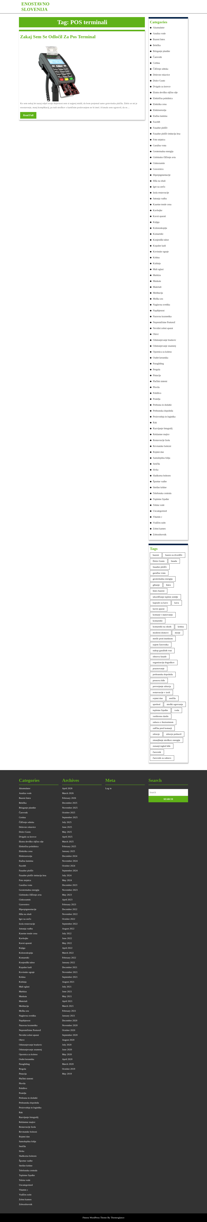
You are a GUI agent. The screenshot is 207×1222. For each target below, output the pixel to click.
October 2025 (68, 812)
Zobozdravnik (159, 534)
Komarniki (158, 234)
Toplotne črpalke (161, 499)
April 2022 (67, 948)
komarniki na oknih (162, 626)
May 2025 (67, 832)
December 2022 (69, 909)
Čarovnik (157, 57)
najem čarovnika (161, 644)
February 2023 (69, 904)
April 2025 (67, 837)
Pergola (156, 369)
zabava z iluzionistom (163, 722)
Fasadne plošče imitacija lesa (166, 133)
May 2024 (67, 880)
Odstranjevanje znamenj (164, 346)
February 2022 (69, 957)
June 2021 (67, 991)
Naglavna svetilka (161, 304)
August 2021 (68, 982)
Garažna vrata (159, 145)
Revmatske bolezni (162, 446)
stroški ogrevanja (175, 704)
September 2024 (70, 870)
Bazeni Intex (159, 39)
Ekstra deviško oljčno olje (165, 92)
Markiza (157, 275)
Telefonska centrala (162, 493)
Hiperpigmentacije (161, 175)
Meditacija (158, 293)
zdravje (156, 734)
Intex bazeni (158, 591)
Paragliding (158, 363)
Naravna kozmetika (162, 316)
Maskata (157, 281)
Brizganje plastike (161, 51)
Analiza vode (159, 33)
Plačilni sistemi (160, 381)
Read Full (29, 116)
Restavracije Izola (161, 440)
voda (176, 710)
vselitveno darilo (161, 716)
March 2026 (68, 793)
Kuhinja (157, 263)
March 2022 (68, 953)
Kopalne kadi (159, 245)
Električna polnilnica (163, 98)
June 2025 (67, 827)
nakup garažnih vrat (162, 650)
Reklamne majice (161, 434)
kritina (181, 626)
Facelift (156, 122)
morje (177, 632)
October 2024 (68, 866)
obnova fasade (160, 656)
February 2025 (69, 846)
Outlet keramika (160, 357)
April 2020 (67, 1059)
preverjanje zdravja (162, 686)
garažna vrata (159, 573)
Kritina (156, 257)
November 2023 (70, 890)
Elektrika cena (160, 104)
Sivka (155, 469)
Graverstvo (158, 169)
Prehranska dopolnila (163, 410)
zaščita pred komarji (162, 728)
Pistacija (157, 375)
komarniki (157, 621)
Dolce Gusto (159, 80)
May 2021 (67, 996)
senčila (172, 698)
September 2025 (70, 817)
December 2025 (69, 803)
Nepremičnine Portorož (164, 322)
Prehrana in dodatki (162, 405)
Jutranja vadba (160, 198)
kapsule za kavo (160, 603)
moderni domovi (161, 632)
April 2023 (67, 899)
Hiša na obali (159, 181)
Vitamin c (157, 517)
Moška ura (158, 298)
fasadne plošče (160, 567)
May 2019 (67, 1074)
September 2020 (70, 1035)
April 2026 (67, 788)
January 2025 (68, 851)
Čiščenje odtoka (160, 69)
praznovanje (158, 668)
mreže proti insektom (163, 638)
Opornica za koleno (162, 352)
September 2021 (70, 977)
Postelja (156, 399)
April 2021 (67, 1001)
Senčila (156, 464)
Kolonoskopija (160, 228)
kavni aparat (158, 609)
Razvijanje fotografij (162, 428)
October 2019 (68, 1069)
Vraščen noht (159, 522)
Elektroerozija (159, 110)
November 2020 (70, 1025)
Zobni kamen (159, 528)
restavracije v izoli (161, 692)
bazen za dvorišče (173, 555)
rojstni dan (158, 698)
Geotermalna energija (163, 151)
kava (176, 603)
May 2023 (67, 895)
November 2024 (70, 861)
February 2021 (69, 1011)
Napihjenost (158, 310)
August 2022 (68, 928)
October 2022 (68, 919)
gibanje (156, 585)
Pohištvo (157, 393)
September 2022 (70, 924)
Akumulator (158, 27)
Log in (108, 788)
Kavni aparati (159, 216)
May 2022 (67, 943)
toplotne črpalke (160, 710)
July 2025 (67, 822)
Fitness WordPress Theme (95, 1217)
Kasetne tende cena (162, 204)
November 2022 (70, 914)
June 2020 (67, 1049)
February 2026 (69, 798)
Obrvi (156, 334)
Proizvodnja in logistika (164, 416)
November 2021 (70, 972)
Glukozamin (159, 163)
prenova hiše (159, 680)
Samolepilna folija (161, 458)
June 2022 (67, 938)
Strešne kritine (160, 487)
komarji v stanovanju (163, 614)
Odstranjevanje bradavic (164, 340)
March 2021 (68, 1006)
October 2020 (68, 1030)
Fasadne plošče (160, 128)
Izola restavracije (161, 192)
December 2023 (69, 885)
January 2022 (68, 962)
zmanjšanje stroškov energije (166, 740)
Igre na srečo (159, 186)
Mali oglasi (158, 269)
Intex (168, 585)
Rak (155, 422)
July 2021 (67, 986)
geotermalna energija (163, 579)
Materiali (157, 287)
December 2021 (69, 967)
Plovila (156, 387)
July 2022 (67, 933)
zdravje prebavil (173, 734)
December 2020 (69, 1020)
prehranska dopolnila (163, 674)
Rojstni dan (158, 452)
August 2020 (68, 1040)
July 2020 (67, 1044)
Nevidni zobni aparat (163, 328)
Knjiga (156, 222)
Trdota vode (158, 505)
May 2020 (67, 1054)
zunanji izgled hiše (161, 746)
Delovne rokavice (161, 74)
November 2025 (70, 808)
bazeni (156, 555)
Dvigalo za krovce (161, 86)
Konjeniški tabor (161, 240)
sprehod (156, 704)
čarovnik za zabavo (162, 758)
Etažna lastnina (160, 116)
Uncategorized (160, 511)
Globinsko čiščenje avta (164, 157)
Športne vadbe (160, 481)
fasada (174, 561)
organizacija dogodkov (164, 662)
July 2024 (67, 875)
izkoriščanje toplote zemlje (165, 597)
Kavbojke (157, 210)
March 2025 (68, 841)
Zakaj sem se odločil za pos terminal (57, 36)
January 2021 (68, 1015)
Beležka (157, 45)
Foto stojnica (159, 139)
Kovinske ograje (161, 251)
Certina (156, 63)
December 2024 (69, 856)
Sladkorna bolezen (162, 475)
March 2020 (68, 1064)
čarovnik (157, 752)
